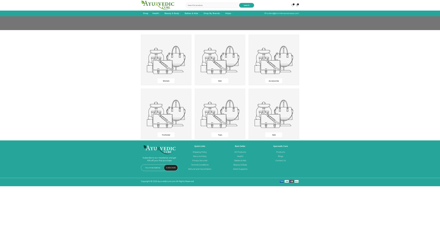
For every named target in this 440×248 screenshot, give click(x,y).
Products (280, 152)
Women (166, 81)
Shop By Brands (212, 13)
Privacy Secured (199, 160)
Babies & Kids (191, 13)
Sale (274, 135)
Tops (220, 135)
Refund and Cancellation (199, 169)
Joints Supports (240, 169)
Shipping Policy (200, 152)
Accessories (274, 81)
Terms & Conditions (200, 165)
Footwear (166, 135)
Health (155, 13)
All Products (240, 152)
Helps (228, 13)
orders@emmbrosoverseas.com (283, 13)
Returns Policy (200, 156)
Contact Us (281, 160)
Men (220, 81)
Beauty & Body (171, 13)
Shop (145, 13)
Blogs (280, 156)
